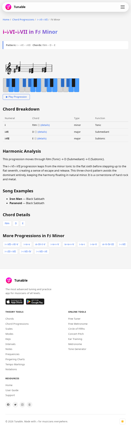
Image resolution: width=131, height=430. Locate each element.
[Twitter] (15, 404)
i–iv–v (27, 244)
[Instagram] (22, 404)
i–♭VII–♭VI (42, 251)
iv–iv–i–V (69, 244)
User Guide (11, 390)
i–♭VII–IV (26, 251)
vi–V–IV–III (108, 244)
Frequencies (12, 354)
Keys (8, 339)
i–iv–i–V (55, 244)
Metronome (75, 344)
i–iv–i (82, 244)
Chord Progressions (23, 19)
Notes (8, 349)
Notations (11, 369)
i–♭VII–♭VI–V (11, 244)
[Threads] (29, 404)
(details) (45, 125)
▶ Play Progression (16, 96)
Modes (9, 333)
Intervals (10, 344)
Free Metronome (78, 323)
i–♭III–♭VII (10, 251)
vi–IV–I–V (40, 244)
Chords (9, 318)
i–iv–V (93, 244)
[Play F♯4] (39, 125)
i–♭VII (122, 244)
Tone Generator (77, 349)
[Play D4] (36, 132)
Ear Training (75, 339)
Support (10, 395)
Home (6, 19)
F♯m (7, 223)
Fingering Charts (15, 359)
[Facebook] (8, 404)
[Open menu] (122, 7)
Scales (9, 328)
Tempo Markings (15, 364)
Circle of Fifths (76, 328)
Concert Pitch (76, 333)
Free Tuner (74, 318)
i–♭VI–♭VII (42, 19)
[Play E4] (35, 138)
